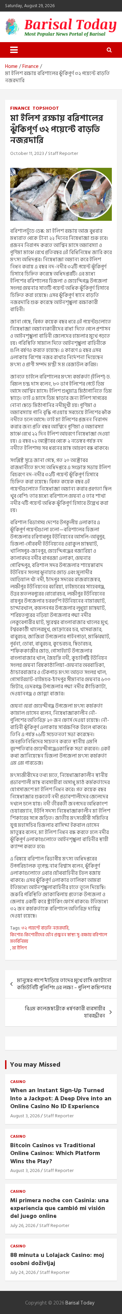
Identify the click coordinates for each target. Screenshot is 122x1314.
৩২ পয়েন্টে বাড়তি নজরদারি (44, 928)
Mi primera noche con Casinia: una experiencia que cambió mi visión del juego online (59, 1208)
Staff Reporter (63, 153)
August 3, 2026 (25, 1116)
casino (17, 1082)
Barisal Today (79, 1303)
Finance (20, 108)
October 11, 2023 (27, 153)
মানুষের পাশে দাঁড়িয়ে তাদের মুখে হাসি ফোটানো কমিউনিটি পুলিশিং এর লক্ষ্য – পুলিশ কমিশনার (64, 984)
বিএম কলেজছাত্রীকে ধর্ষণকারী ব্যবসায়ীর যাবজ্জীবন (65, 1012)
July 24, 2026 (23, 1272)
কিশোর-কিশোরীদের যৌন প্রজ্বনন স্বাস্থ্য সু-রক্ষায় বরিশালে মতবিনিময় (58, 938)
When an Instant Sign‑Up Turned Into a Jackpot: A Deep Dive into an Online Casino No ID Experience (60, 1098)
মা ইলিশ (19, 948)
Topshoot (46, 108)
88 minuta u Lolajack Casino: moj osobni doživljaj (57, 1259)
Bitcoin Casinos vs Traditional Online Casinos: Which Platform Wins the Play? (55, 1153)
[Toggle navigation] (14, 50)
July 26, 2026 (22, 1225)
